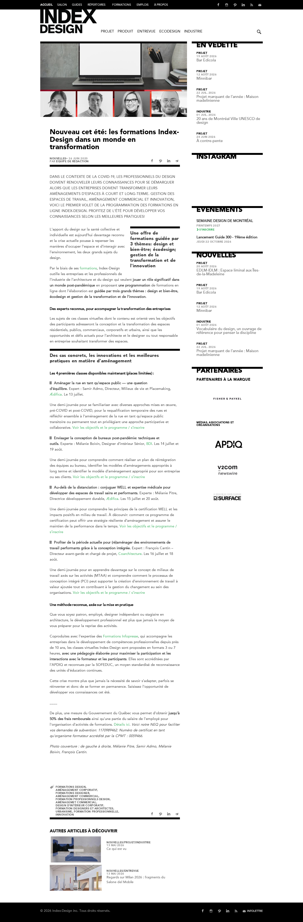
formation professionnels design (83, 799)
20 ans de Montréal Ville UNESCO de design (228, 120)
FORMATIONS (121, 4)
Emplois (143, 4)
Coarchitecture (130, 554)
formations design (71, 786)
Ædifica (56, 394)
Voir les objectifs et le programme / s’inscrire (108, 427)
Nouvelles (58, 158)
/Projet (129, 842)
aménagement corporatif (76, 790)
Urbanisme (64, 811)
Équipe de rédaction (72, 161)
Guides (77, 4)
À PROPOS (161, 4)
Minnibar (204, 78)
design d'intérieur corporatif (79, 805)
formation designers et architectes (84, 808)
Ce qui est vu (116, 849)
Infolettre (255, 911)
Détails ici (121, 724)
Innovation (65, 814)
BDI (149, 444)
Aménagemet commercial (76, 802)
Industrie (193, 31)
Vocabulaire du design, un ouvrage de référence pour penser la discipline (229, 331)
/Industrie (143, 842)
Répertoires (97, 4)
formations (88, 268)
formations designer (72, 793)
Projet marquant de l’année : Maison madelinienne (227, 98)
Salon (62, 4)
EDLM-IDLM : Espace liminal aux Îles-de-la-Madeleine (227, 272)
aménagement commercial (77, 796)
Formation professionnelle (96, 811)
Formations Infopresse (120, 636)
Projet (107, 31)
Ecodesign (169, 31)
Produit (125, 31)
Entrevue (146, 31)
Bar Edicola (206, 60)
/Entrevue (131, 871)
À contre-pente (209, 141)
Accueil (46, 5)
